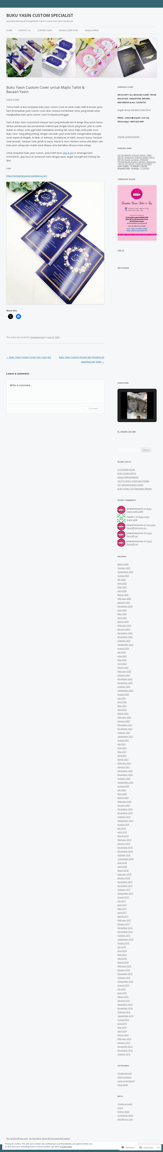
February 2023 (124, 671)
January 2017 (123, 924)
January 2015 (123, 1000)
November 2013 (125, 1050)
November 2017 (125, 885)
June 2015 (122, 993)
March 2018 (122, 870)
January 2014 (123, 1042)
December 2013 (124, 1046)
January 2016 (123, 970)
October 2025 (123, 568)
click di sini (68, 152)
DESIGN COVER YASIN (68, 30)
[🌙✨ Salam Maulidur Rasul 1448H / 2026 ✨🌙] (147, 303)
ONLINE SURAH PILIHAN (128, 136)
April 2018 (122, 866)
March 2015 (122, 996)
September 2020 (125, 782)
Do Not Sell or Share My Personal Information (49, 1138)
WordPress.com (125, 1119)
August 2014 (123, 1019)
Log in (120, 1107)
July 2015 (121, 989)
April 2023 (122, 663)
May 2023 (122, 659)
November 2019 (125, 813)
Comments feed (125, 1115)
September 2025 (125, 571)
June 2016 (122, 950)
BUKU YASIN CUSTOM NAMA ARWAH (134, 488)
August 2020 (123, 786)
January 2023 (123, 675)
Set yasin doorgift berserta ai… (141, 526)
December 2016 (124, 927)
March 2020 (122, 797)
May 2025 (122, 587)
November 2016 (125, 931)
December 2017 (124, 882)
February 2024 (124, 625)
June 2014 (122, 1023)
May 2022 (122, 705)
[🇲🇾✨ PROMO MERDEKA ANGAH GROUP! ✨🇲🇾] (126, 323)
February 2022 (124, 717)
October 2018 (123, 855)
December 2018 (124, 847)
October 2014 (123, 1012)
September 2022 (125, 690)
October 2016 (123, 935)
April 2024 (122, 617)
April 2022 (122, 709)
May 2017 (122, 908)
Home (9, 30)
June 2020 (122, 793)
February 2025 (124, 598)
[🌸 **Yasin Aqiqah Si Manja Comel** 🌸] (147, 283)
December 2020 (124, 770)
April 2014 (122, 1031)
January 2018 (123, 878)
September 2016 (125, 939)
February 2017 (124, 920)
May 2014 (122, 1027)
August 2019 (123, 824)
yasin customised (125, 1081)
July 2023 (121, 652)
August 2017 (123, 897)
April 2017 (122, 912)
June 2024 (122, 610)
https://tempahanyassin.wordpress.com (26, 175)
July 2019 (121, 828)
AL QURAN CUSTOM (126, 431)
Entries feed (123, 1111)
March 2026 (122, 564)
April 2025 (122, 591)
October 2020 (123, 778)
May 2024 (122, 614)
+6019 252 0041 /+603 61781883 (134, 164)
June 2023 (122, 656)
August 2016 (123, 943)
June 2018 (122, 862)
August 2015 (123, 985)
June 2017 (122, 904)
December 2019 (124, 809)
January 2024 (123, 629)
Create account (124, 1104)
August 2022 (123, 694)
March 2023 (122, 667)
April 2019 (122, 832)
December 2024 (124, 606)
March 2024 (122, 621)
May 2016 (122, 954)
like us (120, 250)
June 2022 (122, 702)
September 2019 (125, 820)
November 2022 (125, 682)
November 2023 (125, 636)
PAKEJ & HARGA (92, 30)
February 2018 (124, 874)
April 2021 (122, 755)
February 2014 (124, 1038)
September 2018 (125, 859)
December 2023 (124, 633)
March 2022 (122, 713)
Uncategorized (37, 337)
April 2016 (122, 958)
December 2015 (124, 973)
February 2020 (124, 801)
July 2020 (121, 790)
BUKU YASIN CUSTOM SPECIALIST (39, 15)
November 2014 (125, 1008)
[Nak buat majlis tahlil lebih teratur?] (147, 363)
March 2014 (122, 1035)
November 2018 (125, 851)
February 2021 (124, 763)
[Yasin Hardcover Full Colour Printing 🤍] (147, 323)
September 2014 (125, 1016)
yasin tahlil (122, 1084)
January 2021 (123, 767)
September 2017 (125, 893)
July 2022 (121, 698)
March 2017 (122, 916)
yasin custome (124, 1077)
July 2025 (121, 579)
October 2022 (123, 686)
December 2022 (124, 679)
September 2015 (125, 981)
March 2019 (122, 836)
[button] (130, 411)
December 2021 (124, 725)
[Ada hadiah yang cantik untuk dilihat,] (126, 303)
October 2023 (123, 640)
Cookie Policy (66, 1146)
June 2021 (122, 748)
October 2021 (123, 732)
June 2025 (122, 583)
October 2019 (123, 816)
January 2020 (123, 805)
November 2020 (125, 774)
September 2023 (125, 644)
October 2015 (123, 977)
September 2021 (125, 736)
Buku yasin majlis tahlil (139, 510)
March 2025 (122, 594)
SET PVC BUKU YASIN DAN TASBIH (133, 481)
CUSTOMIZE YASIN (126, 469)
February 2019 (124, 839)
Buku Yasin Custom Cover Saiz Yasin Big (28, 357)
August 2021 (123, 740)
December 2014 (124, 1004)
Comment (93, 408)
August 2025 (123, 575)
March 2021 (122, 759)
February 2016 (124, 966)
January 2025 (123, 602)
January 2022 (123, 721)
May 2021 (122, 751)
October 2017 (123, 889)
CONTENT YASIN (44, 30)
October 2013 (123, 1054)
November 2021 (125, 728)
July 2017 (121, 901)
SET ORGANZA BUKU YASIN (130, 484)
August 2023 (123, 648)
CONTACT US (24, 30)
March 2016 (122, 962)
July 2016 (121, 947)
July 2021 (121, 744)
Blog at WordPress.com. (17, 1138)
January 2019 (123, 843)
